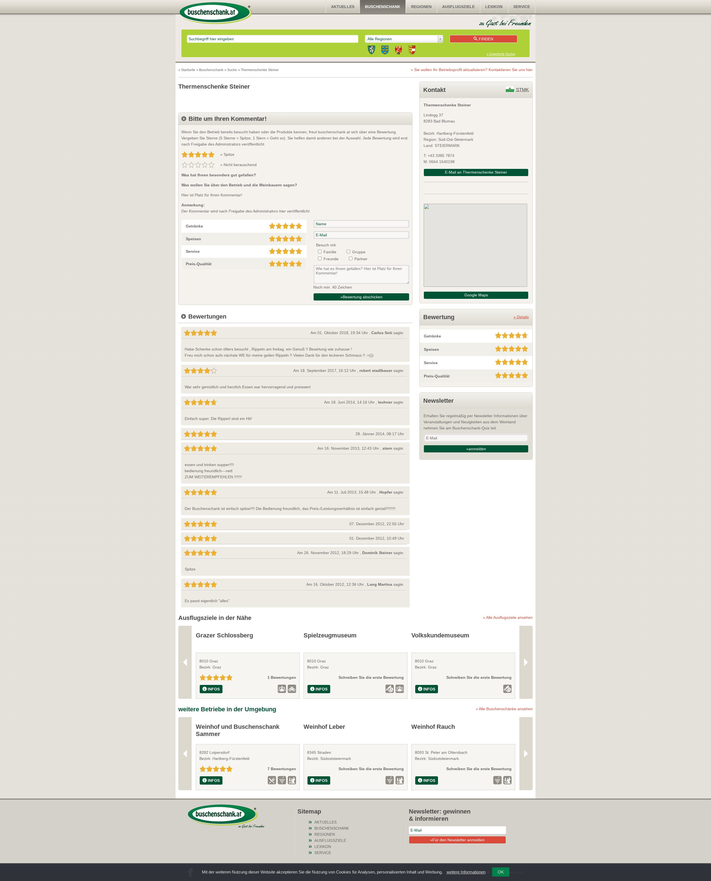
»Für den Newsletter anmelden (457, 840)
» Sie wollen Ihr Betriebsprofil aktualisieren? (472, 69)
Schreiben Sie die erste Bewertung (371, 677)
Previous (185, 662)
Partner (360, 259)
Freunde (331, 259)
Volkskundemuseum (440, 635)
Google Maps (476, 295)
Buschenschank (382, 6)
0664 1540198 (442, 161)
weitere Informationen (466, 872)
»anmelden (476, 449)
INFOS (214, 689)
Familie (330, 252)
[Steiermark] (371, 51)
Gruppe (358, 252)
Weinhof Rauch (433, 726)
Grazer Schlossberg (224, 635)
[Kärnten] (411, 51)
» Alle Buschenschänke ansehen (504, 709)
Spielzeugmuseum (330, 635)
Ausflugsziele (458, 6)
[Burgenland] (398, 51)
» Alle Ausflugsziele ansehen (508, 617)
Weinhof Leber (324, 726)
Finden (486, 39)
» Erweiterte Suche (501, 54)
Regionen (421, 6)
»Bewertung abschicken (361, 297)
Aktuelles (342, 6)
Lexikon (493, 6)
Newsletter (438, 400)
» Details (521, 317)
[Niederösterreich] (385, 51)
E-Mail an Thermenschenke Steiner (476, 172)
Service (521, 6)
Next (526, 662)
